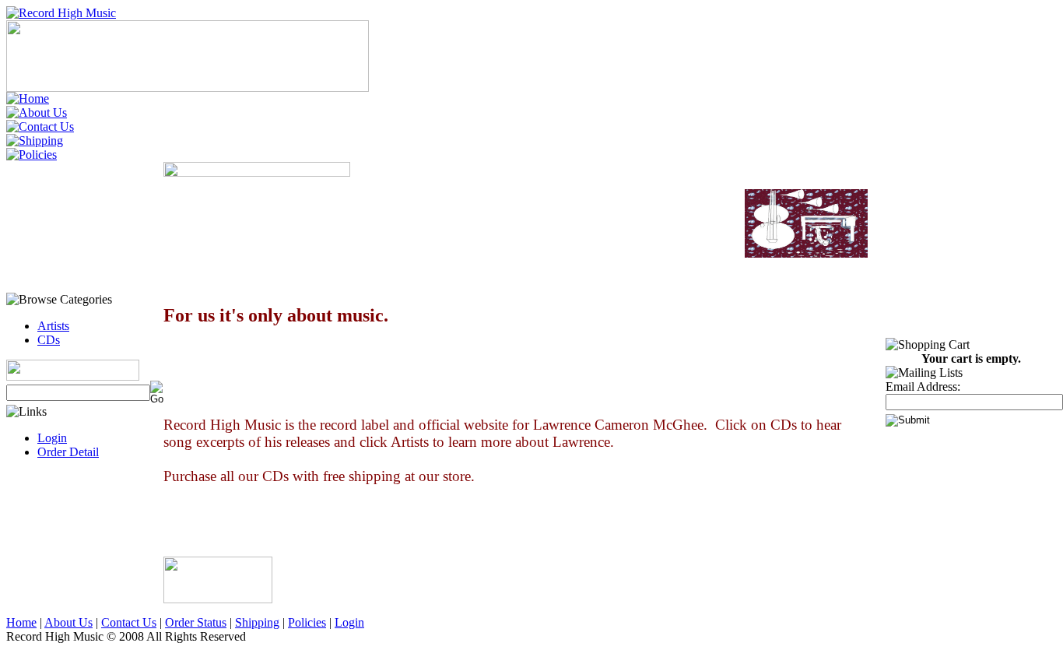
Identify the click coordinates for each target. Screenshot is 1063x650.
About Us (68, 622)
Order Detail (68, 452)
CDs (48, 339)
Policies (307, 622)
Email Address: (923, 386)
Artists (53, 325)
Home (21, 622)
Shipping (257, 622)
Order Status (195, 622)
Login (52, 437)
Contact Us (128, 622)
